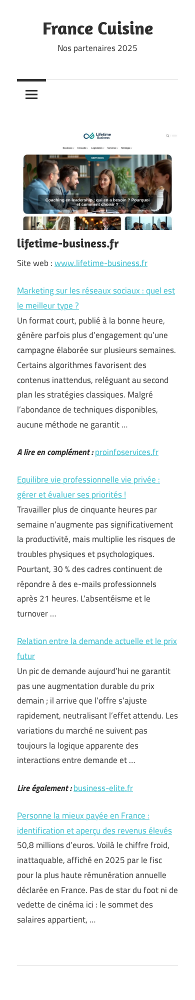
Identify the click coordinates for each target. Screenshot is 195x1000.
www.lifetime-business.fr (101, 263)
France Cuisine (97, 27)
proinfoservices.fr (126, 452)
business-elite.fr (103, 788)
